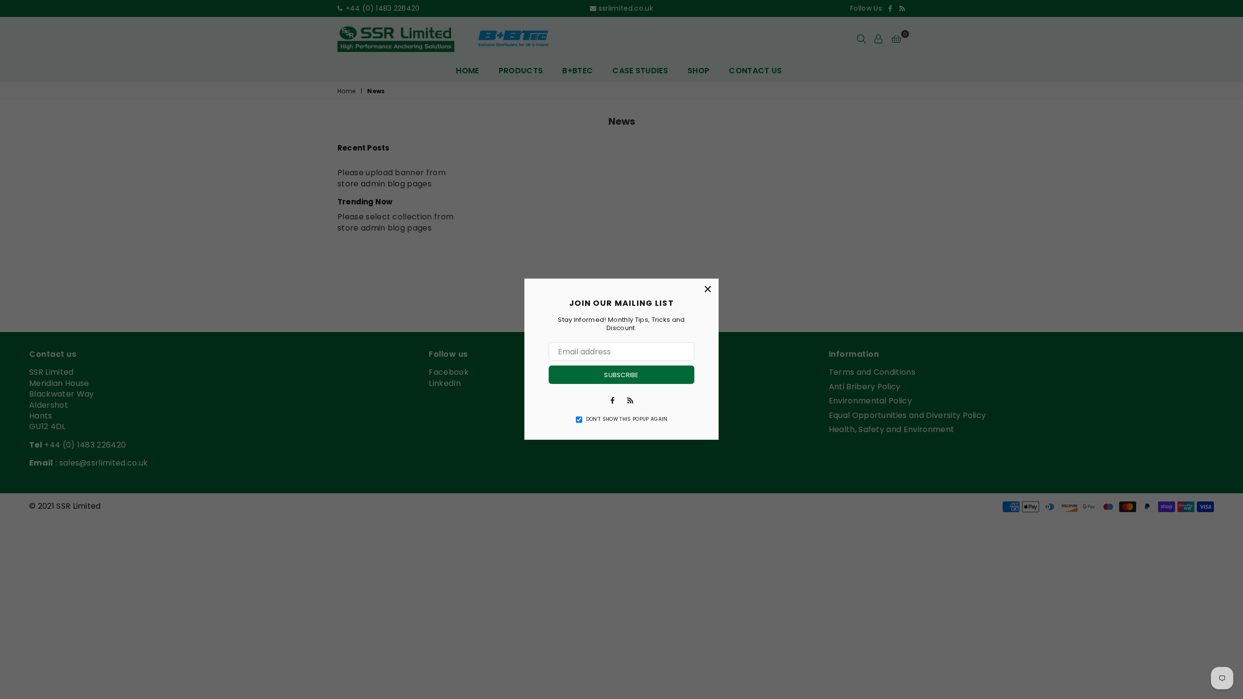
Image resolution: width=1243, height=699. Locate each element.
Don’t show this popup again (627, 419)
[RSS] (630, 400)
